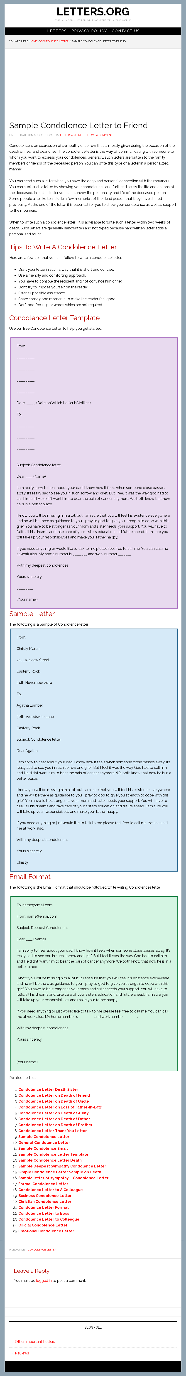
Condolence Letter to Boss (43, 1213)
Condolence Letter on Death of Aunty (53, 1113)
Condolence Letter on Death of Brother (55, 1125)
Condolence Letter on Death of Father (54, 1119)
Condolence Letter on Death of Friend (54, 1095)
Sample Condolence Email (43, 1148)
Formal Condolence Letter (43, 1184)
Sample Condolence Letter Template (53, 1154)
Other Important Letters (35, 1341)
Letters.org (93, 11)
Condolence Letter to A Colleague (50, 1190)
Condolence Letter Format (43, 1207)
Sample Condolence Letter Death (50, 1160)
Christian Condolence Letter (44, 1201)
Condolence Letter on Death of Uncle (53, 1101)
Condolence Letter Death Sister (48, 1089)
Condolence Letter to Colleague (48, 1219)
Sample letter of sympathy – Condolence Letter (63, 1178)
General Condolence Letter (44, 1142)
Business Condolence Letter (45, 1196)
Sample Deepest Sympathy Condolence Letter (62, 1166)
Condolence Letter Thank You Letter (52, 1131)
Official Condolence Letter (43, 1225)
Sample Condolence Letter (43, 1137)
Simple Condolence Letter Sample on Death (59, 1172)
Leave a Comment (100, 135)
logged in (44, 1280)
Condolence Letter (42, 1249)
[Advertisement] (93, 82)
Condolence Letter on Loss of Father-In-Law (59, 1107)
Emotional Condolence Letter (46, 1231)
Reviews (22, 1353)
